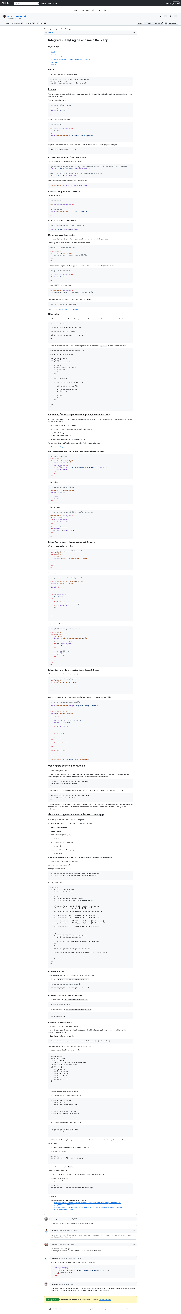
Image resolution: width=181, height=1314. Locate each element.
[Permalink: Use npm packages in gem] (47, 1022)
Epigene (54, 1244)
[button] (162, 23)
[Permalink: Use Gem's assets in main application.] (47, 995)
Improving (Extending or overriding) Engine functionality (71, 59)
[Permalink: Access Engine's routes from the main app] (47, 157)
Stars (31, 23)
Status (81, 1309)
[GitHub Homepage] (50, 1309)
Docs (93, 1309)
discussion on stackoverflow (68, 309)
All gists (43, 3)
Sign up (176, 3)
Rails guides (62, 447)
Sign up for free (52, 1300)
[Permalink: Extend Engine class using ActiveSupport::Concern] (47, 542)
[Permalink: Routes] (47, 89)
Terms (65, 1309)
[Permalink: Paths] (47, 69)
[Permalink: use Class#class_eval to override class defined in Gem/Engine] (47, 451)
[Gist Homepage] (7, 3)
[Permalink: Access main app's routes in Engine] (47, 191)
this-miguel (55, 1219)
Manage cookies (106, 1309)
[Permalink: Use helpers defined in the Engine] (47, 766)
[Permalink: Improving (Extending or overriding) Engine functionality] (47, 415)
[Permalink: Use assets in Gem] (47, 971)
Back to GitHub (52, 3)
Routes (53, 54)
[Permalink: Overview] (47, 46)
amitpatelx (55, 1230)
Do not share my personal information (122, 1309)
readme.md (20, 16)
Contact (99, 1309)
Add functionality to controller (62, 57)
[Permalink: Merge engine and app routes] (47, 235)
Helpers (54, 62)
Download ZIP (173, 23)
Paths (53, 51)
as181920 (55, 1258)
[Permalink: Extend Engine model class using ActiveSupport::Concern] (47, 670)
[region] (90, 624)
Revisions (18, 23)
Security (76, 1309)
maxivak (10, 16)
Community (88, 1309)
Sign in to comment (105, 1299)
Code (7, 23)
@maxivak (54, 1288)
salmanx (54, 1284)
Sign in (168, 3)
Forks (42, 23)
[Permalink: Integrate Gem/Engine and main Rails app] (47, 40)
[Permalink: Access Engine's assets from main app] (47, 814)
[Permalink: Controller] (47, 314)
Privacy (70, 1309)
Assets (53, 65)
